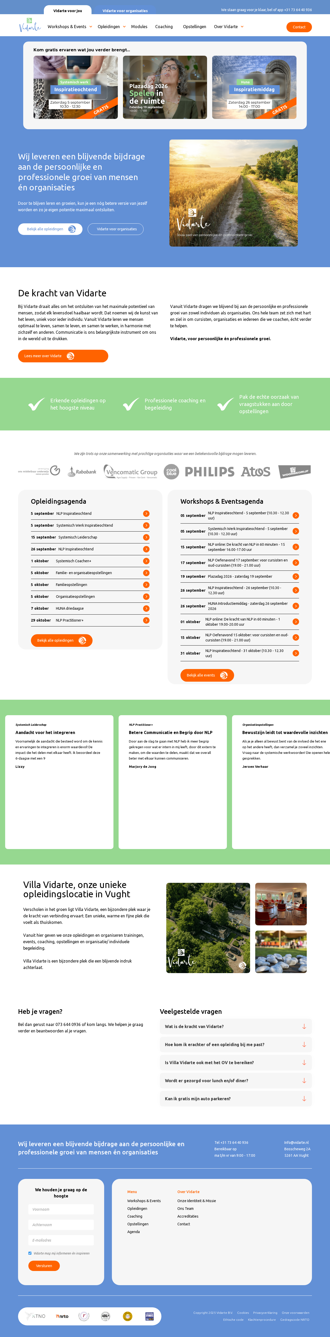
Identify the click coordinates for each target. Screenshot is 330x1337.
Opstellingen (137, 1224)
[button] (69, 28)
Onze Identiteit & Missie (196, 1201)
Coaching (134, 1216)
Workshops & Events (67, 26)
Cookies (243, 1312)
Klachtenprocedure (262, 1319)
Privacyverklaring (265, 1312)
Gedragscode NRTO (294, 1319)
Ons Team (185, 1208)
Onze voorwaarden (295, 1312)
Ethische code (233, 1319)
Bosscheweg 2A (297, 1149)
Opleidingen (109, 26)
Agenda (133, 1232)
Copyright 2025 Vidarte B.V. (213, 1312)
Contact (183, 1224)
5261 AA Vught (296, 1155)
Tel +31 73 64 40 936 (231, 1142)
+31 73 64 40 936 (298, 10)
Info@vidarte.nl (296, 1142)
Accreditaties (188, 1216)
